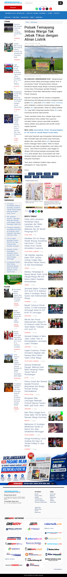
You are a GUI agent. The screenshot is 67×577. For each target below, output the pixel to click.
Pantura (56, 13)
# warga (28, 177)
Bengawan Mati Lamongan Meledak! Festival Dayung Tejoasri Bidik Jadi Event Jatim (35, 402)
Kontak (36, 494)
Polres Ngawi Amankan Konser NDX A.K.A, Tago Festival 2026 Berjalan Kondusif (12, 242)
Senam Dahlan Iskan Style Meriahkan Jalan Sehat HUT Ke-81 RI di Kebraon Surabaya (18, 339)
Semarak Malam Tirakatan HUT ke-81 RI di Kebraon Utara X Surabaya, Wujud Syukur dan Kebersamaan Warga (36, 293)
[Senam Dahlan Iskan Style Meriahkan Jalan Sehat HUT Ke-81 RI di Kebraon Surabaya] (8, 335)
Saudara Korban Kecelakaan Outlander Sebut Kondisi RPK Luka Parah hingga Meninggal (12, 254)
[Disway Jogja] (33, 549)
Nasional (36, 13)
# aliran (55, 174)
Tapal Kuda (16, 17)
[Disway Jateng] (13, 543)
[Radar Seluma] (53, 559)
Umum (31, 17)
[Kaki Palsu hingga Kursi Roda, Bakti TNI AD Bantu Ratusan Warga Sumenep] (55, 416)
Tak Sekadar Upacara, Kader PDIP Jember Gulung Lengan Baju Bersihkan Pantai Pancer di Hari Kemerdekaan (35, 260)
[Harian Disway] (33, 523)
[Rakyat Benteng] (13, 565)
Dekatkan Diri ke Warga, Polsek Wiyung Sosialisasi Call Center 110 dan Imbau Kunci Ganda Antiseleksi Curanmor (36, 243)
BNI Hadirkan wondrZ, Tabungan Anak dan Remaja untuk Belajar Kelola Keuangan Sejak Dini (13, 220)
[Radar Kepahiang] (13, 554)
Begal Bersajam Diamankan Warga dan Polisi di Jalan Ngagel (17, 316)
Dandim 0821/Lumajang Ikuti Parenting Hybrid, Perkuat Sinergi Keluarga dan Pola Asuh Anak (19, 50)
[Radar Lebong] (33, 559)
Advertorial (39, 17)
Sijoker (50, 13)
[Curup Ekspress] (33, 554)
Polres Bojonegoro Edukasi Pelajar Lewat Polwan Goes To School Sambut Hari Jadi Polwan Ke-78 (18, 125)
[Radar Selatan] (33, 565)
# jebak (32, 174)
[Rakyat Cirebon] (53, 528)
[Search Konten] (60, 3)
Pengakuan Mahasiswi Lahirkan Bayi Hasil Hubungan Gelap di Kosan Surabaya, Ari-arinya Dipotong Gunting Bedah (17, 394)
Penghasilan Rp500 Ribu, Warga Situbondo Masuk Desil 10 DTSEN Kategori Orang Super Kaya (18, 99)
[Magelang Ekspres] (33, 543)
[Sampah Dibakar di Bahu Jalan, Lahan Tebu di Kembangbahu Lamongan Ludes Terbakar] (55, 340)
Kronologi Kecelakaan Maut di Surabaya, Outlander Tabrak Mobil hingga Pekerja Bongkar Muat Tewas (13, 208)
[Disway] (13, 523)
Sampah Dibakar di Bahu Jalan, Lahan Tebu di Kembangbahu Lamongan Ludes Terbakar (36, 340)
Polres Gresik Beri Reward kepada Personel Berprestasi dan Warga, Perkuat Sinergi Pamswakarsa (36, 386)
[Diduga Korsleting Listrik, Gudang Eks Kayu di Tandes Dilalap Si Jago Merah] (55, 442)
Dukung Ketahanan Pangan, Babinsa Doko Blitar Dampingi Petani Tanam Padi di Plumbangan (34, 369)
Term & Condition (39, 500)
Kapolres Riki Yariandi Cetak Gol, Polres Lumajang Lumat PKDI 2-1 (18, 30)
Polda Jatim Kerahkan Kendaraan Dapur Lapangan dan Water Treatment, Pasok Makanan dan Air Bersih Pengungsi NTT (35, 225)
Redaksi (37, 497)
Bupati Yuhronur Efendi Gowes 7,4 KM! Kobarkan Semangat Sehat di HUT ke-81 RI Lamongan (35, 309)
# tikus (39, 174)
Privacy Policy (38, 496)
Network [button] (13, 7)
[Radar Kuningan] (53, 543)
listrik (48, 141)
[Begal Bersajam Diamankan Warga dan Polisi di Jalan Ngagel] (8, 314)
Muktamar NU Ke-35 (10, 13)
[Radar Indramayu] (33, 529)
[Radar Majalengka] (13, 549)
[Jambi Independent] (53, 533)
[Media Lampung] (13, 529)
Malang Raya (24, 17)
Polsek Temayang (57, 103)
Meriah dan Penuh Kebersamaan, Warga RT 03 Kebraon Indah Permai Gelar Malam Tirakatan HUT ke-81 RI (36, 324)
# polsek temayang (47, 177)
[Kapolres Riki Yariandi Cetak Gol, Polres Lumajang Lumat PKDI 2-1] (8, 27)
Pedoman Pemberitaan (41, 502)
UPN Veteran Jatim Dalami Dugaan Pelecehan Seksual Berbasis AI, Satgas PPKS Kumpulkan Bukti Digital (18, 365)
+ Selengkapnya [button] (57, 569)
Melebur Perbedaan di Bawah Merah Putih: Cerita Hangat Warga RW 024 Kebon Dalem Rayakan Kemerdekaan (36, 277)
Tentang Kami (38, 499)
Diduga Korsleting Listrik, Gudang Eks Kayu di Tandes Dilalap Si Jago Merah (35, 442)
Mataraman (42, 13)
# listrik (36, 177)
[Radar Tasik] (53, 523)
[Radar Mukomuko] (53, 554)
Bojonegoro (34, 22)
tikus (32, 103)
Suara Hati (30, 13)
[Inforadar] (33, 538)
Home (27, 22)
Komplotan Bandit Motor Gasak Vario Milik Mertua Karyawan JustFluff (18, 295)
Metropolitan (20, 13)
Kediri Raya (7, 17)
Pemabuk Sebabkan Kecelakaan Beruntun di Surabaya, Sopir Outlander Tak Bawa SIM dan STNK (13, 231)
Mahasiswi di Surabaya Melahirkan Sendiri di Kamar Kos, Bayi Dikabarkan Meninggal (34, 428)
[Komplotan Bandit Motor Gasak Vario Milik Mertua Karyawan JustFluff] (8, 293)
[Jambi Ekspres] (13, 538)
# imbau (47, 174)
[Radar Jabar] (53, 549)
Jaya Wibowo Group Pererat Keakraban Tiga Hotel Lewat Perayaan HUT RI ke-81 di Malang (17, 74)
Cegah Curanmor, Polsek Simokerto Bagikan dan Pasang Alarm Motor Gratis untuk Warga (35, 354)
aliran (44, 103)
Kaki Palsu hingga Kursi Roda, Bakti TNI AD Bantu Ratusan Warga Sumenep (36, 415)
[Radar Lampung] (53, 538)
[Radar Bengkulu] (13, 559)
